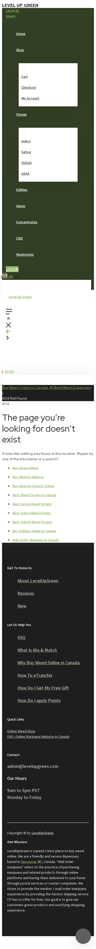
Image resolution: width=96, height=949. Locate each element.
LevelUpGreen (42, 833)
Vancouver (29, 861)
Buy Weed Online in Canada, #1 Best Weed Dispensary (46, 387)
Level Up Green (20, 5)
